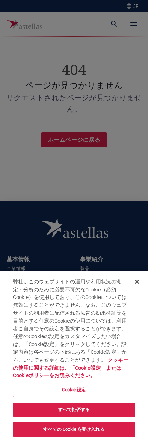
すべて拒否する (74, 409)
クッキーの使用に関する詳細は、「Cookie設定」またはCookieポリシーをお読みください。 (70, 367)
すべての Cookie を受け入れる (73, 429)
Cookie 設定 (74, 390)
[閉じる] (137, 281)
